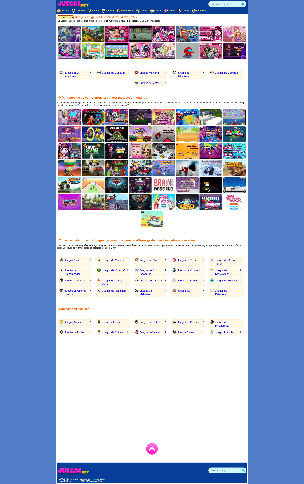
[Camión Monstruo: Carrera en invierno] (234, 185)
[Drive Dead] (187, 202)
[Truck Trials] (69, 185)
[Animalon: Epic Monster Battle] (187, 134)
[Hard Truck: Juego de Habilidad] (234, 202)
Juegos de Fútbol (150, 322)
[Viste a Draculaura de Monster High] (211, 34)
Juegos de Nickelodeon (222, 272)
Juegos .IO (184, 290)
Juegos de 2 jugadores (72, 74)
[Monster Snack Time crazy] (163, 202)
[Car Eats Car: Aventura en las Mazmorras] (116, 134)
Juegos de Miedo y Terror (226, 262)
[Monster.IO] (187, 117)
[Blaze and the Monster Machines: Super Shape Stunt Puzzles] (93, 134)
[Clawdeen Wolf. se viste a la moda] (234, 51)
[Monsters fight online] (211, 185)
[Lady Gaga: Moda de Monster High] (69, 117)
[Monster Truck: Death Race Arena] (116, 202)
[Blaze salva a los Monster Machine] (187, 34)
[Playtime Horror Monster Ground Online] (163, 168)
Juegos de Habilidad (114, 290)
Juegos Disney (186, 332)
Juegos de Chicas (150, 260)
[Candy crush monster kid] (234, 117)
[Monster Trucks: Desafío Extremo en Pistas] (163, 134)
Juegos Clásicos (74, 260)
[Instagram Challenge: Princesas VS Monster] (163, 51)
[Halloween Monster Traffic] (211, 202)
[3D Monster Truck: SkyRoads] (152, 219)
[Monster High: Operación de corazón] (69, 202)
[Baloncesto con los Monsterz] (116, 168)
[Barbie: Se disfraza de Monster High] (69, 134)
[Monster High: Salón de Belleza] (69, 34)
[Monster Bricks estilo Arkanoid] (187, 185)
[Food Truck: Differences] (187, 151)
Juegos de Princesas (183, 74)
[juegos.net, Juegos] (73, 4)
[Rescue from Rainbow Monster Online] (234, 134)
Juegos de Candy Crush (112, 282)
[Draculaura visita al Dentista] (69, 151)
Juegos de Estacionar (221, 292)
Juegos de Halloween (146, 292)
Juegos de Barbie (188, 280)
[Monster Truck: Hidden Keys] (140, 134)
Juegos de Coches (113, 260)
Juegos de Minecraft (113, 270)
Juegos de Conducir (113, 72)
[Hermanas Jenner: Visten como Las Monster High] (211, 134)
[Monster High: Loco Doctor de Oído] (116, 117)
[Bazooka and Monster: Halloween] (140, 185)
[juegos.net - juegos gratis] (74, 471)
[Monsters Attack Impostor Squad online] (93, 117)
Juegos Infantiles (225, 332)
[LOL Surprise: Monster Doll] (163, 117)
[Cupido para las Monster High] (140, 51)
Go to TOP (152, 449)
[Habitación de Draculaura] (234, 151)
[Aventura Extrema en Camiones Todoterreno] (187, 168)
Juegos (93, 479)
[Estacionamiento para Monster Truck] (163, 151)
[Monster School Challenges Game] (211, 117)
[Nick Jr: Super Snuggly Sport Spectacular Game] (93, 51)
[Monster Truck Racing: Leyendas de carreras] (93, 202)
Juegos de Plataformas (222, 324)
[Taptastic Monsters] (234, 168)
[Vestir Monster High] (116, 34)
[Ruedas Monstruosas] (140, 202)
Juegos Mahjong (149, 72)
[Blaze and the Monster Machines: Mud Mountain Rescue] (93, 34)
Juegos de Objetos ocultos (75, 292)
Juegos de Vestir (187, 260)
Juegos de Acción (75, 280)
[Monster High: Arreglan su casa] (140, 117)
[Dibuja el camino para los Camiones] (163, 185)
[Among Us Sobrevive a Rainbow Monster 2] (187, 51)
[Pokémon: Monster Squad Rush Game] (93, 185)
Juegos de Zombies (226, 280)
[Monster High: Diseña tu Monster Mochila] (211, 51)
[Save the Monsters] (93, 151)
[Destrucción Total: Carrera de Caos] (140, 168)
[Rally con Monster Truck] (93, 168)
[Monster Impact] (69, 168)
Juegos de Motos (149, 83)
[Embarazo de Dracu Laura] (69, 51)
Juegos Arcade (73, 322)
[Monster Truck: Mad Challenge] (116, 185)
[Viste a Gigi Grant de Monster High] (116, 151)
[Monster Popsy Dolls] (140, 151)
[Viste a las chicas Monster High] (163, 34)
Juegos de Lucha (74, 332)
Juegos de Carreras (226, 72)
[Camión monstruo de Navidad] (211, 168)
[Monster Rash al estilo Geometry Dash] (211, 151)
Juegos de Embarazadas (73, 272)
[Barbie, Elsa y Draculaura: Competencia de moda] (234, 34)
